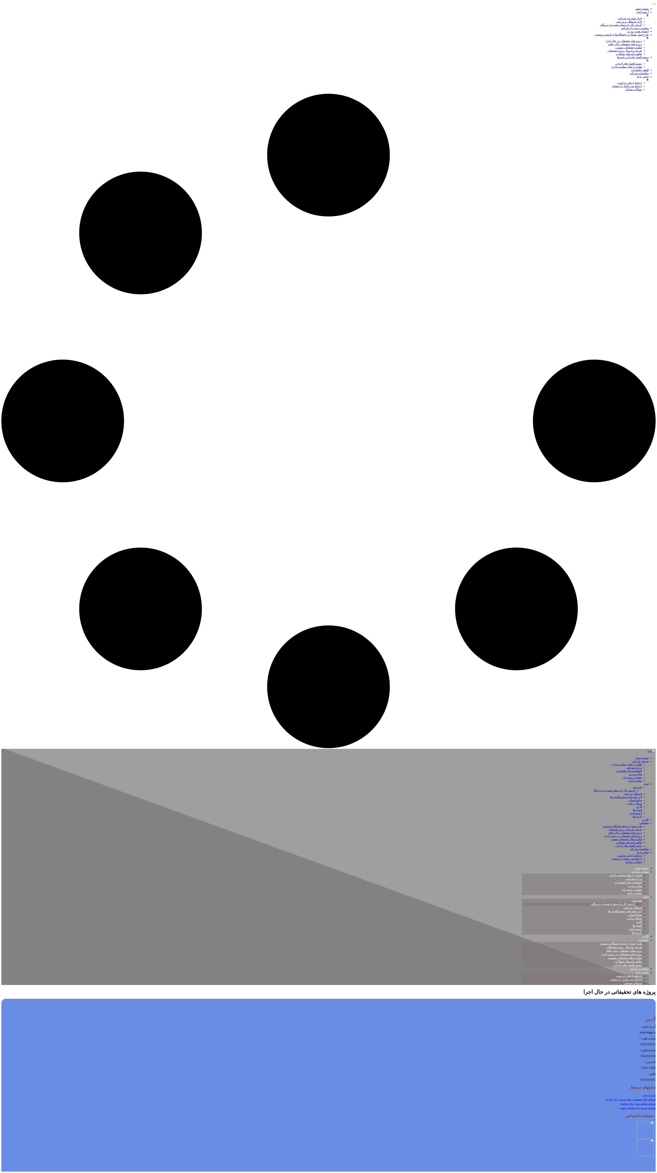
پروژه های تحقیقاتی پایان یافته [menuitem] (625, 44)
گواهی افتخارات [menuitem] (640, 70)
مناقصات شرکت (639, 849)
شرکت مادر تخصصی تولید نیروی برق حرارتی (630, 1099)
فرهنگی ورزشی (633, 793)
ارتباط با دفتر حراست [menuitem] (629, 82)
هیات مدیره (635, 774)
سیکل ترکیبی (634, 803)
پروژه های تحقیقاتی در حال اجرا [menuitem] (624, 41)
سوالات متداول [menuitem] (633, 89)
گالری (645, 819)
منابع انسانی (635, 800)
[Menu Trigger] (654, 3)
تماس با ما (643, 852)
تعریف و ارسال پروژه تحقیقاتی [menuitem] (624, 50)
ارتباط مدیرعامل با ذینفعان (627, 858)
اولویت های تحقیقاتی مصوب (626, 839)
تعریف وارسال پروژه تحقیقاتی (625, 829)
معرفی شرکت (640, 761)
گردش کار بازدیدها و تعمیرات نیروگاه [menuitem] (621, 24)
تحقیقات (644, 823)
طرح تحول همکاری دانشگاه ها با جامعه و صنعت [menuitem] (622, 36)
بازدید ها (637, 816)
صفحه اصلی (642, 758)
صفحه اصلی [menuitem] (642, 8)
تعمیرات (637, 787)
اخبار (646, 784)
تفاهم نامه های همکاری (629, 842)
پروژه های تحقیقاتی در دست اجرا (623, 836)
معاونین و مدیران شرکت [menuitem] (635, 28)
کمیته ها (637, 810)
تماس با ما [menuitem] (643, 78)
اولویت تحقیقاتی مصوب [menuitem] (628, 47)
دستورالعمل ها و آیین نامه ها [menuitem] (633, 59)
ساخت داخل (635, 780)
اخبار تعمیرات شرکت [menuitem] (630, 18)
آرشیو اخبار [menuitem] (642, 14)
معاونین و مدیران (632, 777)
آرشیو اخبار (635, 813)
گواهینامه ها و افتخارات (629, 771)
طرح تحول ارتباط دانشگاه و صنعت (622, 826)
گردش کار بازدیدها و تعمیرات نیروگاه (614, 790)
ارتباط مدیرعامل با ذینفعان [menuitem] (627, 86)
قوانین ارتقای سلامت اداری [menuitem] (626, 66)
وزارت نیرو (649, 1095)
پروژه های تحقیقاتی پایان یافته (625, 832)
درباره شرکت (634, 767)
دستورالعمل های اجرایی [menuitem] (628, 63)
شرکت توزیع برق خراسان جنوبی (637, 1107)
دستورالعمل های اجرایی (628, 845)
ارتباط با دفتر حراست (629, 855)
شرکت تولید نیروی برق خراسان (638, 1103)
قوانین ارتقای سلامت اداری (626, 764)
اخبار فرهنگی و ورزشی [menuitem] (629, 21)
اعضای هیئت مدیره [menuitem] (638, 31)
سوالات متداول (633, 862)
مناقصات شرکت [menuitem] (639, 73)
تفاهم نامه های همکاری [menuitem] (629, 54)
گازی (639, 806)
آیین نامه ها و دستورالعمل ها (626, 797)
